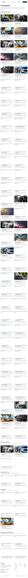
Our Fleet (16, 566)
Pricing (16, 567)
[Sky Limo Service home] (3, 2)
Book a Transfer (16, 564)
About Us (20, 564)
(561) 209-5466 (19, 2)
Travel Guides (16, 568)
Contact (20, 565)
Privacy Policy (25, 564)
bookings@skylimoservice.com (4, 572)
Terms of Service (25, 566)
